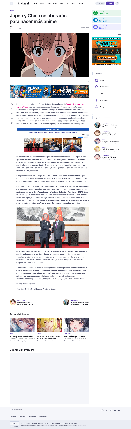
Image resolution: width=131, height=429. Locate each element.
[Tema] (117, 3)
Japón (62, 3)
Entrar (110, 3)
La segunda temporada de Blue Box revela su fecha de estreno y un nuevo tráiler (22, 338)
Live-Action (71, 3)
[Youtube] (115, 410)
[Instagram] (111, 410)
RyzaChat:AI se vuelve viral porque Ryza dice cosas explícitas (109, 135)
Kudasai (81, 341)
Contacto (13, 416)
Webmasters (43, 416)
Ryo (11, 26)
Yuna (53, 341)
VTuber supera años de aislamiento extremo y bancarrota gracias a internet (24, 305)
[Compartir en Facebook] (11, 104)
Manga (80, 3)
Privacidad (32, 416)
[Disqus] (49, 379)
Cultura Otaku (52, 3)
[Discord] (119, 410)
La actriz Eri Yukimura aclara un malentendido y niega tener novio (75, 337)
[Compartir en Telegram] (11, 113)
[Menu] (11, 3)
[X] (106, 410)
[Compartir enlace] (11, 123)
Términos (22, 416)
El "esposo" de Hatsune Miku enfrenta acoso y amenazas (79, 303)
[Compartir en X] (11, 109)
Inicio (35, 3)
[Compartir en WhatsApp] (11, 118)
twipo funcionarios (71, 423)
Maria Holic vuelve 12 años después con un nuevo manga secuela (48, 337)
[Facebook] (102, 410)
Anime (42, 3)
